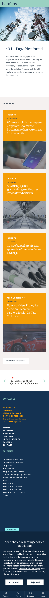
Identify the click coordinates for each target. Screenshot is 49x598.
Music (5, 480)
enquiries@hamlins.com (15, 419)
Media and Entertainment (15, 477)
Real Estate (8, 483)
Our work (8, 436)
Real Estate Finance (12, 489)
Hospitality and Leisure (13, 471)
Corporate (8, 465)
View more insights (16, 361)
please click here (11, 574)
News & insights (11, 439)
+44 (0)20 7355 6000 (14, 416)
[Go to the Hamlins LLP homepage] (24, 3)
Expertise (8, 430)
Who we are (9, 433)
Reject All (35, 582)
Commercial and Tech (13, 459)
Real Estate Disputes (12, 486)
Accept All (14, 582)
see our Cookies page (29, 568)
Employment (9, 468)
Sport (5, 495)
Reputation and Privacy (14, 492)
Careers (7, 442)
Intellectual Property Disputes (17, 474)
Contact (7, 445)
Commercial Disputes (13, 462)
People (7, 427)
